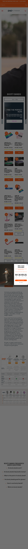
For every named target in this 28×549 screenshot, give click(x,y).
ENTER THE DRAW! (21, 280)
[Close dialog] (27, 264)
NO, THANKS (21, 282)
